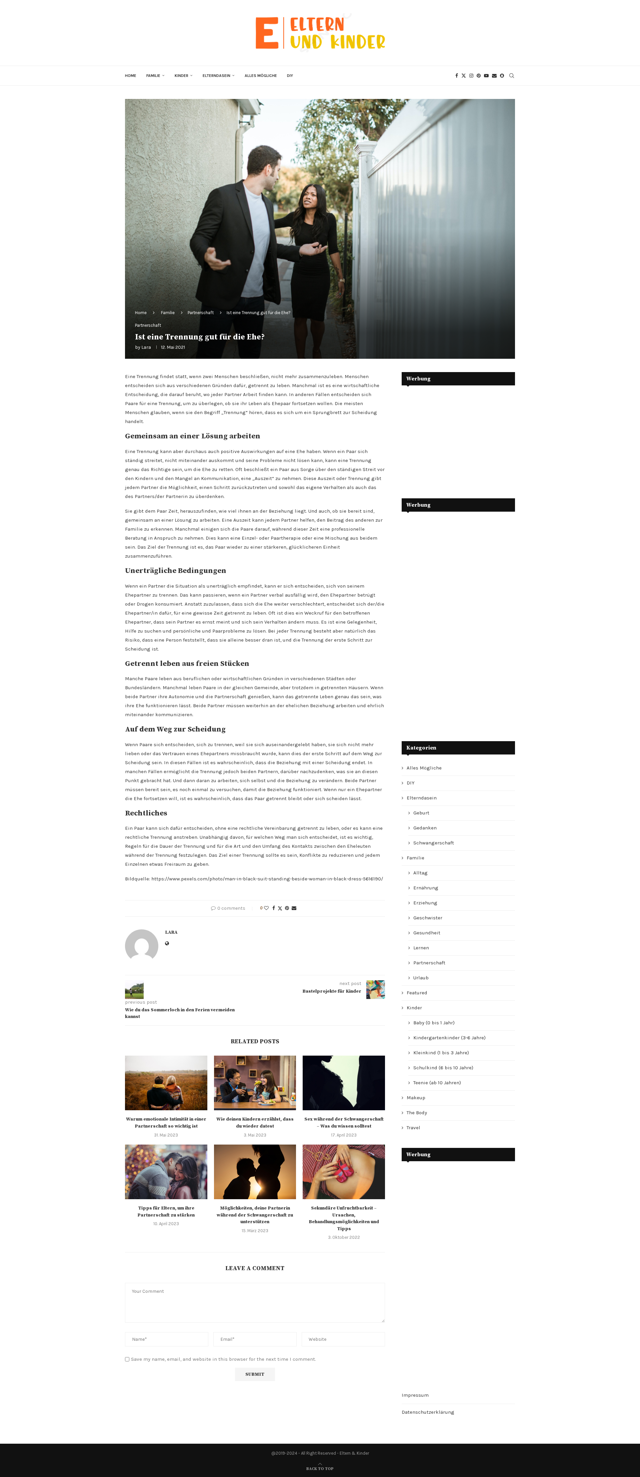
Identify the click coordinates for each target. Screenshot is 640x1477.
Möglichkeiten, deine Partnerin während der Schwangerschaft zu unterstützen (255, 1215)
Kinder (181, 75)
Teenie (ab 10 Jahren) (437, 1083)
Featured (417, 993)
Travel (413, 1128)
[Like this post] (266, 908)
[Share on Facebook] (273, 908)
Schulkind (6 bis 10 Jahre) (443, 1068)
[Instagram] (471, 75)
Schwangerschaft (433, 843)
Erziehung (425, 903)
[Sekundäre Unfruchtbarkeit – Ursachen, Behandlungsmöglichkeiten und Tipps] (344, 1172)
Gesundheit (426, 933)
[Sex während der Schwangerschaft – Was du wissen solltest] (344, 1083)
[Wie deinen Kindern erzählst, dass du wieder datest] (255, 1083)
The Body (417, 1113)
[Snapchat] (502, 75)
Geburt (421, 813)
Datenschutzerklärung (428, 1412)
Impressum (415, 1395)
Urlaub (421, 978)
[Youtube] (486, 75)
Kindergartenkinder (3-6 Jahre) (449, 1038)
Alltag (420, 873)
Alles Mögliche (261, 75)
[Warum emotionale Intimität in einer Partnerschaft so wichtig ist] (166, 1083)
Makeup (416, 1098)
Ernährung (425, 888)
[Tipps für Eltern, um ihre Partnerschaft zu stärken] (166, 1172)
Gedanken (425, 828)
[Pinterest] (479, 75)
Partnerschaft (201, 312)
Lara (146, 347)
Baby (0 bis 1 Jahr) (434, 1023)
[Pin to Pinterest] (287, 908)
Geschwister (427, 918)
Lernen (421, 948)
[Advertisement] (452, 437)
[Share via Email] (294, 908)
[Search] (511, 75)
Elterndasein (216, 75)
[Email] (494, 75)
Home (130, 75)
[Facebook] (456, 75)
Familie (153, 75)
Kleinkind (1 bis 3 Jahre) (441, 1053)
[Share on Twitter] (280, 908)
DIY (290, 75)
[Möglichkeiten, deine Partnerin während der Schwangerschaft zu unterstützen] (255, 1172)
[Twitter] (463, 75)
